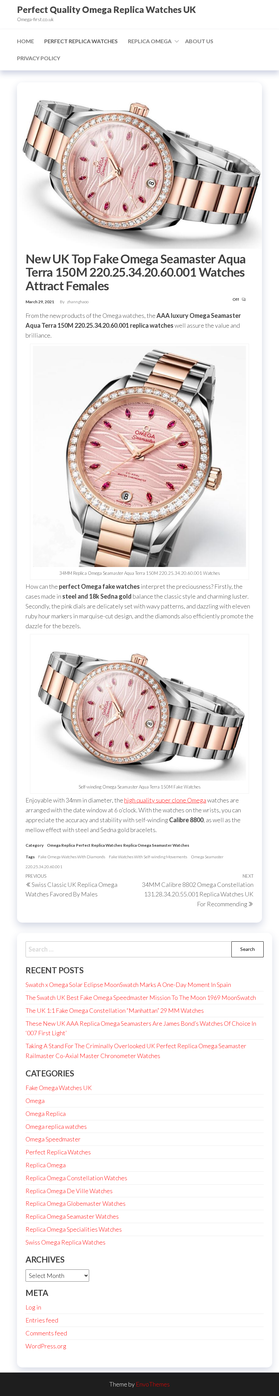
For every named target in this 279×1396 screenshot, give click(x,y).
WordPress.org (46, 1346)
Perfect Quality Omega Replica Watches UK (106, 9)
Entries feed (42, 1320)
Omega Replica (61, 845)
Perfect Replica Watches (81, 41)
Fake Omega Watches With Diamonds (71, 856)
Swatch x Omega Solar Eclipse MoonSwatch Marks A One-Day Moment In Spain (128, 984)
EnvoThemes (153, 1384)
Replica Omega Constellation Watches (76, 1178)
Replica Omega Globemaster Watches (76, 1203)
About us (199, 41)
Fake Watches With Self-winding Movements (148, 856)
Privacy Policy (38, 58)
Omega (35, 1100)
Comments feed (46, 1333)
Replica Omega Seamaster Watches (156, 845)
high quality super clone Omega (165, 800)
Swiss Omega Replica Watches (65, 1242)
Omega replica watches (56, 1126)
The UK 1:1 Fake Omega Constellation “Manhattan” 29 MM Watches (115, 1010)
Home (25, 41)
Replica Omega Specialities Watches (74, 1229)
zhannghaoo (77, 301)
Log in (33, 1307)
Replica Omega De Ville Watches (69, 1191)
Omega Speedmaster (53, 1139)
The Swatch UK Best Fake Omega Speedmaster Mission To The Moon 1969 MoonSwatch (141, 997)
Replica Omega (149, 41)
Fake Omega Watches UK (59, 1087)
